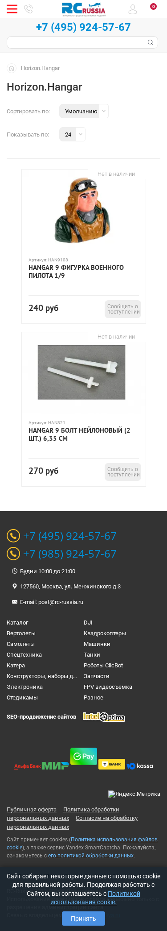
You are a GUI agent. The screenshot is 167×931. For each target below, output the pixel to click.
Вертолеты (21, 633)
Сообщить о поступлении (123, 309)
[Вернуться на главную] (14, 68)
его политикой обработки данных (91, 855)
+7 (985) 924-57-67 (70, 553)
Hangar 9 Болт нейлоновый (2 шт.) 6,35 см (79, 434)
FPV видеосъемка (108, 686)
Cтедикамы (22, 697)
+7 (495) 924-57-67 (83, 27)
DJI (88, 622)
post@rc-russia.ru (60, 602)
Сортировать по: (28, 111)
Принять (83, 918)
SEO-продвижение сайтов (41, 716)
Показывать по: (28, 134)
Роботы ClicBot (103, 665)
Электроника (25, 686)
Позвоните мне (28, 9)
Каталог (17, 622)
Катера (16, 665)
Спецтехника (24, 654)
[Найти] (149, 42)
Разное (93, 697)
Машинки (97, 644)
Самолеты (21, 644)
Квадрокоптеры (105, 633)
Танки (92, 654)
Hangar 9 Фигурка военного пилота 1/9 (76, 272)
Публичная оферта (32, 809)
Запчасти (97, 676)
